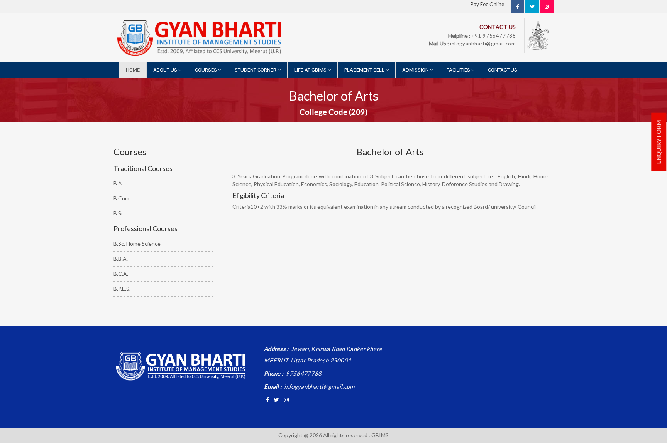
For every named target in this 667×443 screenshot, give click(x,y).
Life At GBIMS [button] (311, 70)
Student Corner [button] (256, 70)
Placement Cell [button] (365, 70)
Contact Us (502, 70)
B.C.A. (120, 273)
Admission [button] (416, 70)
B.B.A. (120, 258)
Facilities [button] (459, 70)
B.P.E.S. (121, 288)
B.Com (121, 198)
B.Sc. (119, 213)
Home (133, 70)
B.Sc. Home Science (137, 243)
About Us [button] (165, 70)
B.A (117, 183)
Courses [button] (206, 70)
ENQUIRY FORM (658, 142)
